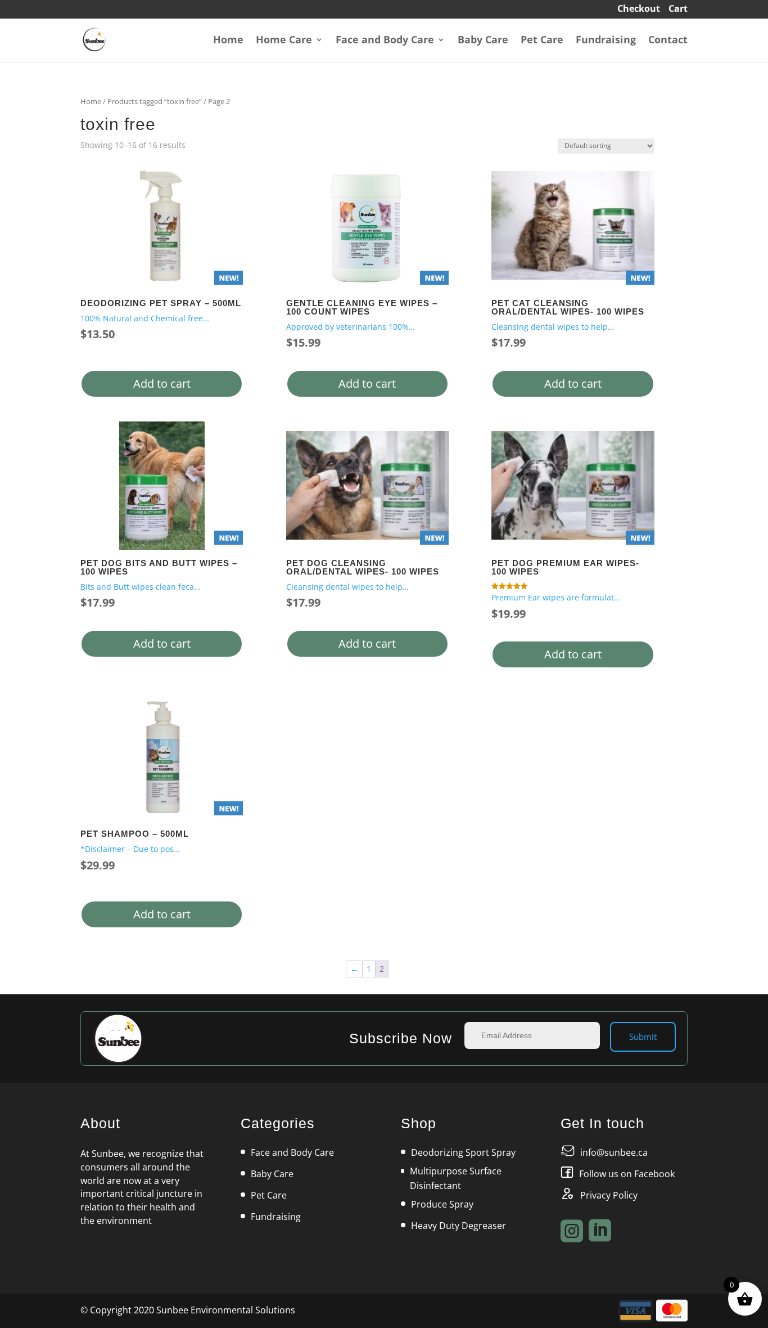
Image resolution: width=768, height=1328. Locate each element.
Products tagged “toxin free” (154, 101)
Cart (678, 10)
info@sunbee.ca (614, 1152)
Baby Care (483, 40)
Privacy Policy (609, 1195)
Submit (643, 1036)
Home (228, 40)
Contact (668, 40)
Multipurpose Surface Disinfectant (456, 1178)
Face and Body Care (385, 40)
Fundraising (606, 40)
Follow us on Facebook (627, 1174)
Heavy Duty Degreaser (458, 1225)
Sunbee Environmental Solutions (225, 1310)
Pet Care (542, 40)
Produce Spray (442, 1204)
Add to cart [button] (162, 383)
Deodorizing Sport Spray (463, 1152)
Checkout (638, 10)
